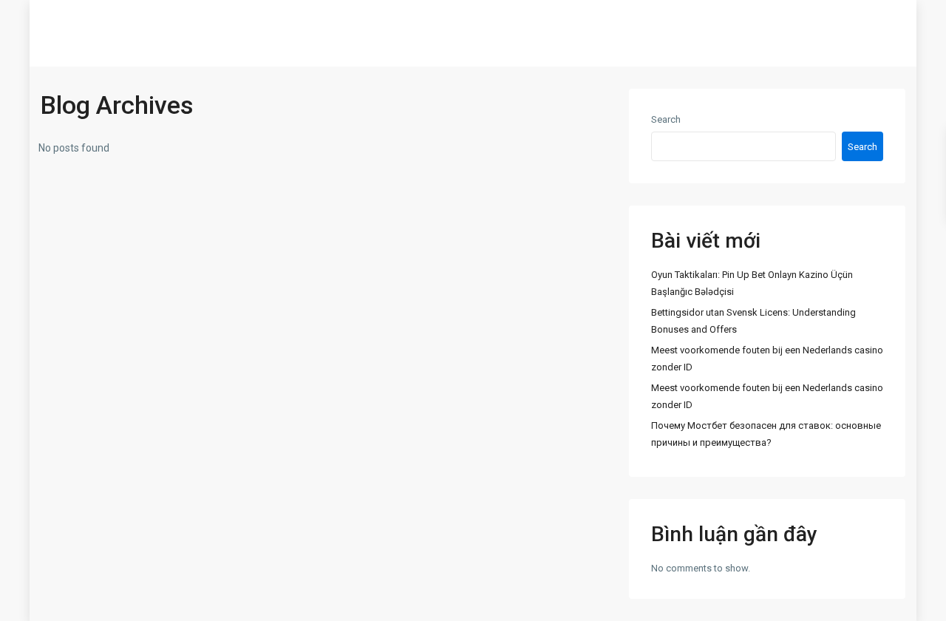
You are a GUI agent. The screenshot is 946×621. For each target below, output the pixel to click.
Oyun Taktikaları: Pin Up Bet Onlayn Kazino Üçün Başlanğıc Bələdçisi (752, 283)
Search (666, 119)
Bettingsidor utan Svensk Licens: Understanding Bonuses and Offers (753, 321)
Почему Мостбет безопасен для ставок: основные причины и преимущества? (766, 434)
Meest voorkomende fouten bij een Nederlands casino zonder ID (767, 359)
